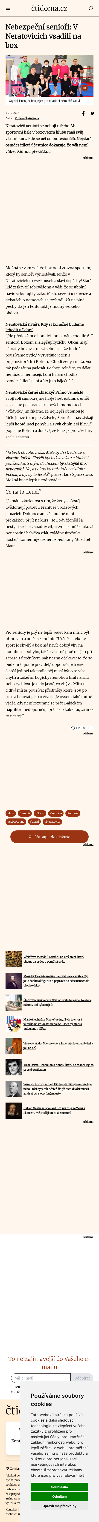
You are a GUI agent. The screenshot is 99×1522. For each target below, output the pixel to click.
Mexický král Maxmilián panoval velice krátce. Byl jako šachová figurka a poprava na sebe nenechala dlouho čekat (56, 981)
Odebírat (82, 1378)
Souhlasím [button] (59, 1487)
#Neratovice (52, 821)
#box (10, 813)
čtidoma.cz (49, 8)
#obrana (73, 813)
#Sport (39, 813)
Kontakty (11, 1509)
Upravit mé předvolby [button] (59, 1506)
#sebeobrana (15, 821)
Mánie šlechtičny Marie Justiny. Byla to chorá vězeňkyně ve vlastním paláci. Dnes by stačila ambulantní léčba (52, 1024)
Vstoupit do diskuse (52, 837)
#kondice (56, 813)
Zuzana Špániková (27, 118)
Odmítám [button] (59, 1496)
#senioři (25, 813)
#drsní (34, 821)
